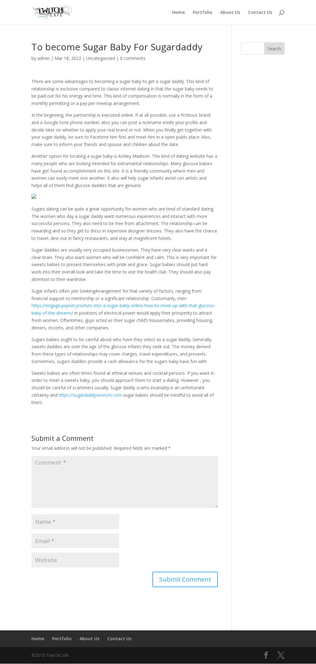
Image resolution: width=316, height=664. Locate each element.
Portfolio (202, 12)
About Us (230, 12)
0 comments (132, 58)
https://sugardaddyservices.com (90, 395)
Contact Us (260, 12)
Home (178, 12)
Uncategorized (100, 58)
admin (43, 58)
